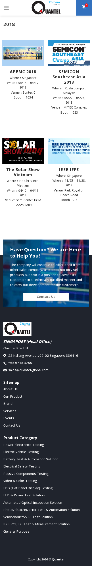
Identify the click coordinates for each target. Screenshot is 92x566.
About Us (10, 389)
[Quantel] (46, 8)
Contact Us (11, 425)
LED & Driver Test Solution (24, 495)
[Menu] (6, 8)
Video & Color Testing (20, 480)
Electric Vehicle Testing (21, 451)
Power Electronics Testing (23, 444)
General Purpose (16, 531)
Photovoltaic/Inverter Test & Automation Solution (41, 509)
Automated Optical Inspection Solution (32, 502)
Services (9, 411)
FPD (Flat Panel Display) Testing (28, 488)
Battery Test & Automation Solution (30, 459)
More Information (23, 107)
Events (8, 418)
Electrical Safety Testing (21, 466)
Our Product (12, 396)
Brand (8, 403)
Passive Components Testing (26, 473)
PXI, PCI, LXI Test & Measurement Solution (36, 524)
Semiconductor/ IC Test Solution (28, 517)
